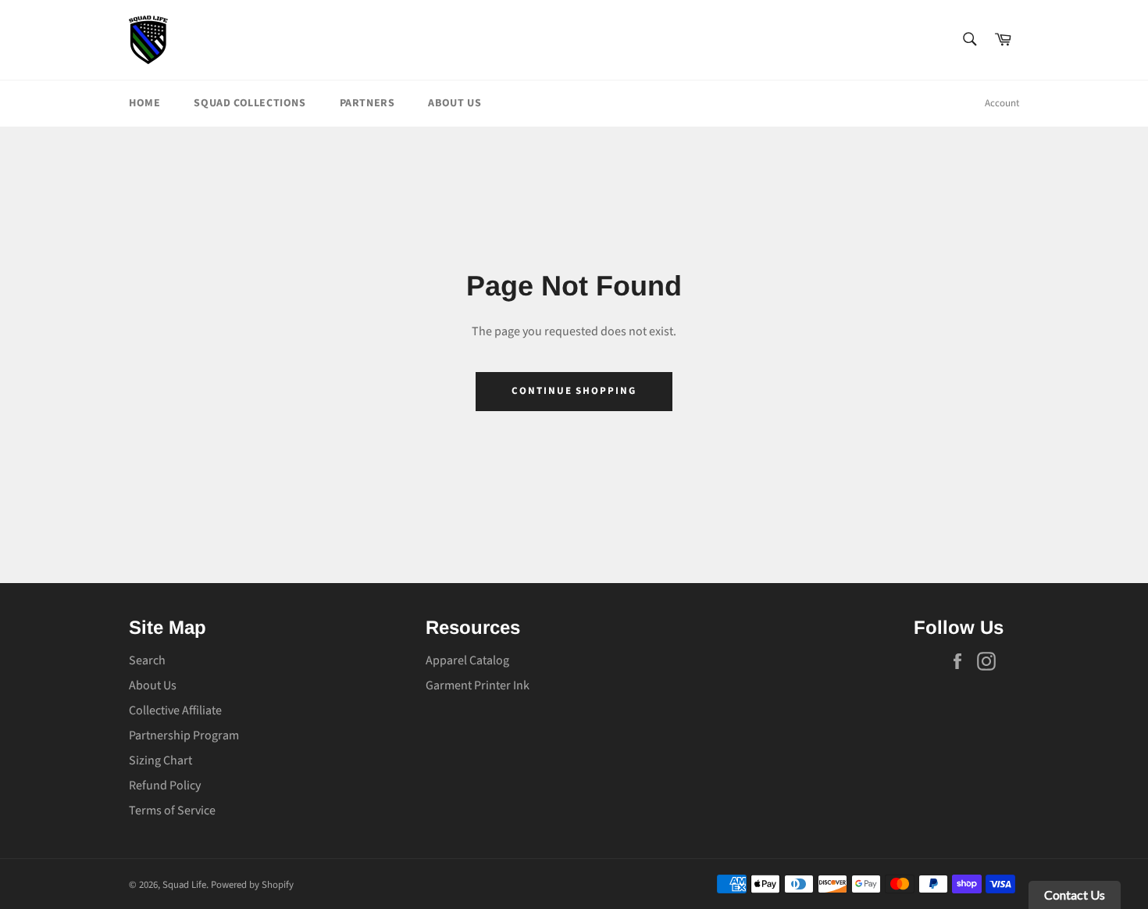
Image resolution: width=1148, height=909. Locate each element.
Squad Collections (249, 103)
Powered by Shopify (252, 885)
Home (144, 103)
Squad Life (184, 885)
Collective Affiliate (175, 710)
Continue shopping (574, 391)
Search (147, 660)
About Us (454, 103)
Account (1002, 103)
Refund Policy (165, 785)
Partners (367, 103)
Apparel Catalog (467, 660)
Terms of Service (172, 810)
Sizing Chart (160, 760)
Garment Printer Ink (477, 685)
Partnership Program (184, 735)
